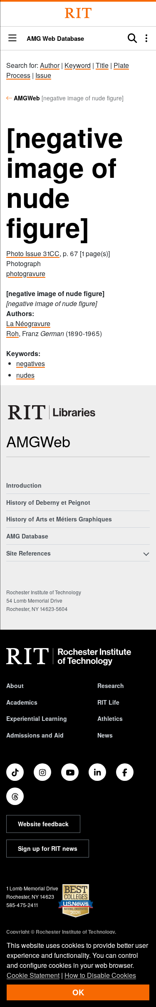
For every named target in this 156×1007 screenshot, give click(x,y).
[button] (12, 38)
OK (78, 992)
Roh (12, 333)
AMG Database (27, 536)
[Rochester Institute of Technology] (78, 13)
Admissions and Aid (35, 735)
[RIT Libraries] (52, 412)
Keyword (77, 65)
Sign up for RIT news (47, 848)
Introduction (24, 485)
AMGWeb (27, 98)
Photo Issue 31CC (32, 253)
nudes (25, 375)
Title (102, 65)
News (105, 735)
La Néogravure (28, 323)
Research (110, 685)
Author (49, 65)
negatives (30, 363)
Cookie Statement (33, 975)
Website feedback (43, 824)
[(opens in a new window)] (15, 772)
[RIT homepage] (68, 656)
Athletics (110, 718)
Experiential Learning (36, 718)
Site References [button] (28, 553)
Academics (21, 702)
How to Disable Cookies (100, 975)
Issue (43, 75)
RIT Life (108, 702)
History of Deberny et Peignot (48, 502)
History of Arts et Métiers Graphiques (59, 519)
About (15, 685)
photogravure (25, 273)
